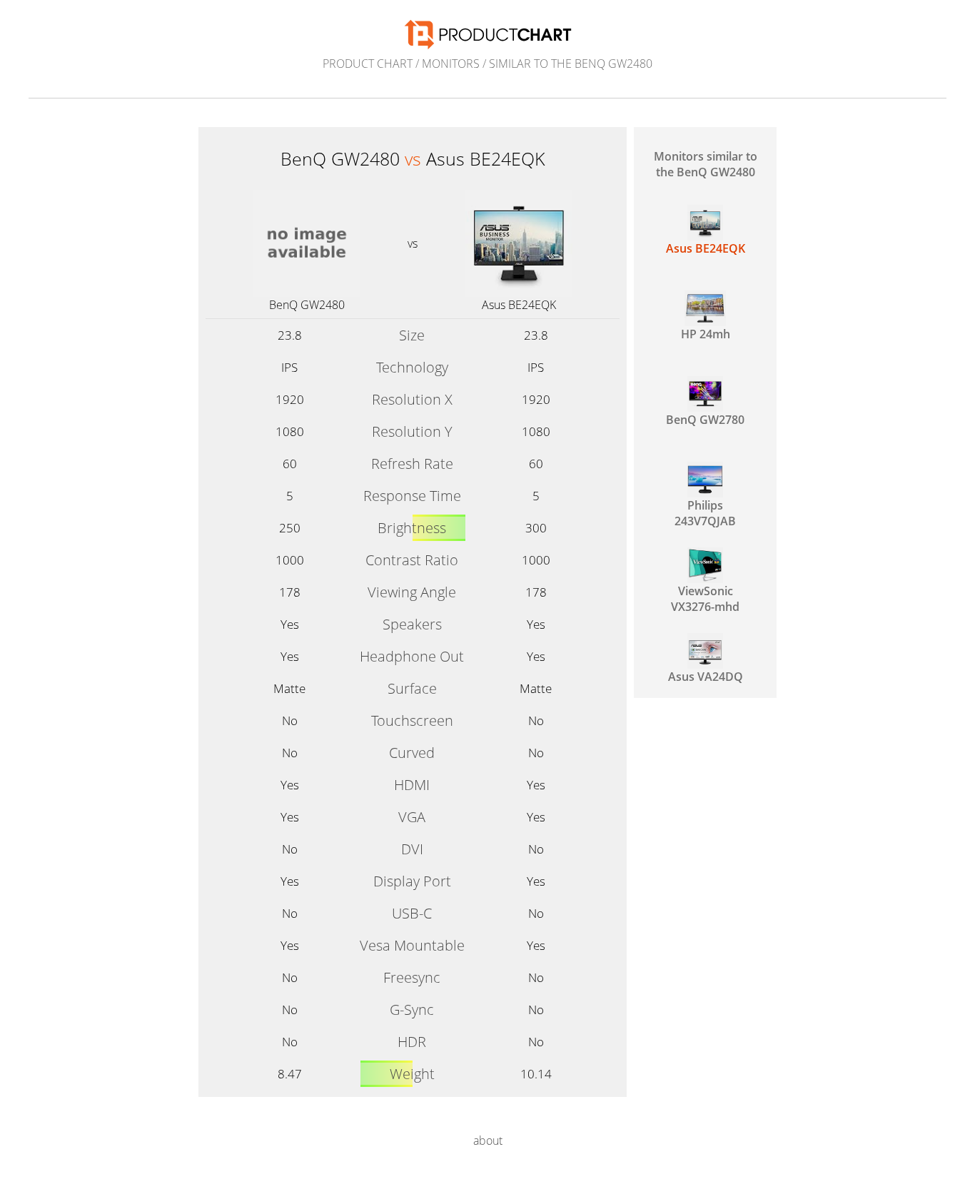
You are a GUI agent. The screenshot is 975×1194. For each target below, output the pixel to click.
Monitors (451, 63)
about (487, 1140)
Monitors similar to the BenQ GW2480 (705, 164)
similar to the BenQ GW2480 (570, 63)
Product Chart (368, 63)
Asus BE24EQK (519, 305)
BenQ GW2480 (307, 305)
